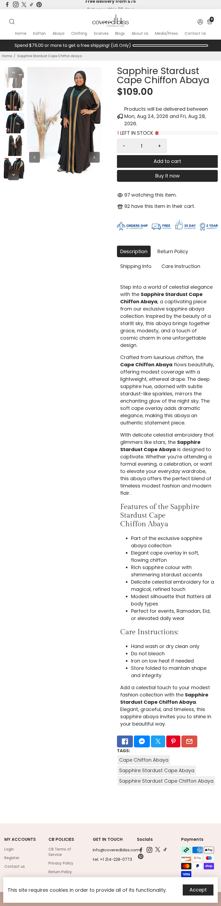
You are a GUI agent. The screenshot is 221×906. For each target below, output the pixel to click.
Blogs (120, 33)
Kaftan (39, 33)
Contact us (14, 866)
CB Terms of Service (60, 852)
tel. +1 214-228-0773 (112, 859)
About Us (140, 33)
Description (133, 251)
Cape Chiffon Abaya (143, 760)
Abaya (58, 33)
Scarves (101, 33)
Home (20, 33)
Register (11, 857)
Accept (198, 889)
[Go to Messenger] (142, 741)
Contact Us (195, 33)
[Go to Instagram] (15, 4)
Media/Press (166, 33)
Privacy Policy (61, 863)
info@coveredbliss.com (116, 850)
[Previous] (13, 72)
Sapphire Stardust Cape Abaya (156, 770)
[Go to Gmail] (189, 741)
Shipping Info (135, 266)
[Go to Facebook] (7, 4)
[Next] (13, 174)
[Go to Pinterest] (39, 4)
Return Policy (172, 251)
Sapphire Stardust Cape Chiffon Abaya (166, 781)
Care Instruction (180, 266)
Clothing (79, 33)
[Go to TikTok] (31, 4)
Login (9, 849)
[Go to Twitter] (24, 4)
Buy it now (167, 175)
